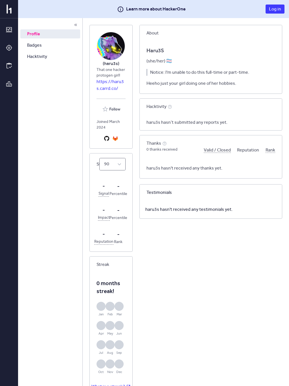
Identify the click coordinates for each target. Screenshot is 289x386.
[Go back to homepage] (9, 9)
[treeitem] (50, 33)
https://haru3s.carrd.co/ (110, 85)
